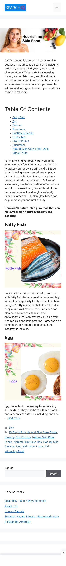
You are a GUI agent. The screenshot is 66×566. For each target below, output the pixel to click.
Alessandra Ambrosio (18, 521)
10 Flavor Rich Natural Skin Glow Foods (33, 432)
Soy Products (20, 140)
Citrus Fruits (19, 152)
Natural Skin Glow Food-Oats (30, 148)
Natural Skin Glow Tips (28, 441)
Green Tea (18, 137)
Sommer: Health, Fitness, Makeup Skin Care (32, 516)
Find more (14, 418)
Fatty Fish (18, 117)
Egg (14, 121)
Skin (11, 427)
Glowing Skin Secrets (18, 437)
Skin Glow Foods (33, 446)
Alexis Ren (11, 506)
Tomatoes (18, 129)
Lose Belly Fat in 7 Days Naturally (25, 500)
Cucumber (18, 144)
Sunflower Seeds (22, 133)
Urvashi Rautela (14, 511)
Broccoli (17, 125)
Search (9, 467)
